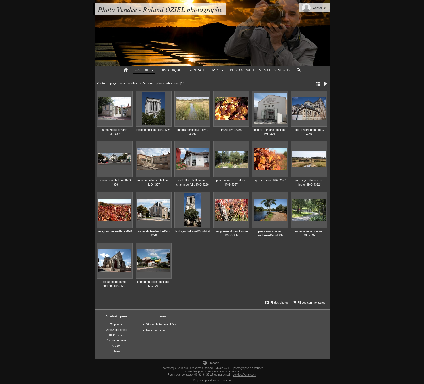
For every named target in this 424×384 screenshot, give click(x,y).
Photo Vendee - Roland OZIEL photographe (160, 9)
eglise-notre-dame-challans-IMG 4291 (115, 284)
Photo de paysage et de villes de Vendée (125, 83)
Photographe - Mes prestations (260, 70)
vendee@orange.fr (244, 374)
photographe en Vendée (248, 368)
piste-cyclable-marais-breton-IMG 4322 (309, 182)
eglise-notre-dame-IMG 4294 (309, 132)
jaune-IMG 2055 (231, 129)
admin (227, 380)
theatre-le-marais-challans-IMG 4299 (270, 132)
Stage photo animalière (161, 324)
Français (211, 362)
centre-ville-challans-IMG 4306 (115, 182)
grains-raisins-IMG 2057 (270, 180)
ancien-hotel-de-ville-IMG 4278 (154, 233)
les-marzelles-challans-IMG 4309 (114, 132)
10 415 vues (116, 335)
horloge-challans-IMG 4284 (153, 129)
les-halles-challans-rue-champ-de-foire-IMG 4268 (192, 182)
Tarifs (217, 70)
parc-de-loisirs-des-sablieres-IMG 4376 (270, 233)
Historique (171, 70)
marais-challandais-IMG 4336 (192, 132)
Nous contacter (156, 330)
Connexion (319, 8)
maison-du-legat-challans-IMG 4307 (153, 182)
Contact (196, 70)
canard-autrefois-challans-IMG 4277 (153, 284)
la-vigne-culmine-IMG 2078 (115, 231)
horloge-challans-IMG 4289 (192, 231)
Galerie (142, 70)
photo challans (167, 83)
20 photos (116, 324)
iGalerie (215, 380)
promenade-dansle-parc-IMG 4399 (309, 233)
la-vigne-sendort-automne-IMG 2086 (231, 233)
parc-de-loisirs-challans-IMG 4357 (231, 182)
